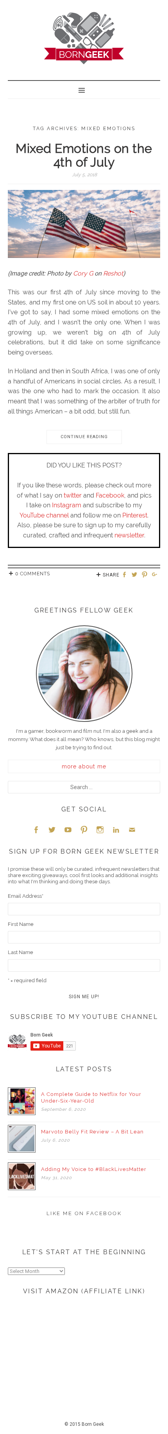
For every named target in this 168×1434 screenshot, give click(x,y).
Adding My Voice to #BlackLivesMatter (94, 1169)
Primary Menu (84, 89)
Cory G (83, 273)
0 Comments (32, 573)
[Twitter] (135, 575)
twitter (73, 495)
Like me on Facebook (84, 1213)
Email (132, 829)
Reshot (113, 273)
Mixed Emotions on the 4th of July (84, 155)
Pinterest (134, 515)
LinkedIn (116, 829)
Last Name (20, 952)
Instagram (66, 505)
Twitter (52, 829)
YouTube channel (44, 515)
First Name (21, 924)
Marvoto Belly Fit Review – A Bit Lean (92, 1132)
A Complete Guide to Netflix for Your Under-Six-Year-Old (91, 1097)
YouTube (68, 829)
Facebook (110, 495)
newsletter (129, 535)
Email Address (25, 896)
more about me (84, 766)
